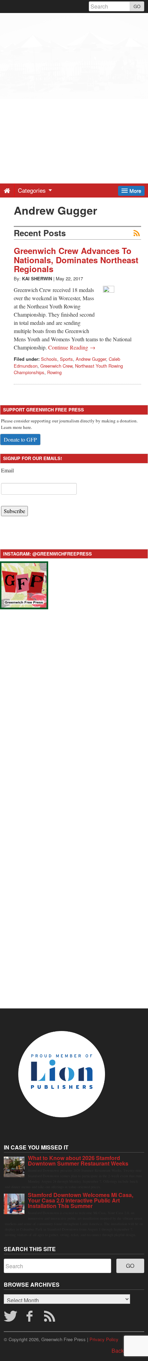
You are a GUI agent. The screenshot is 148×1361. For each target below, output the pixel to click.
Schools (49, 359)
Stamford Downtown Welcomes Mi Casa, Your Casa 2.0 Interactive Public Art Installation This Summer (80, 1200)
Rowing (54, 372)
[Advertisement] (74, 86)
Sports (66, 359)
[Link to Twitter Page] (10, 1318)
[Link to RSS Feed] (50, 1318)
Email (7, 470)
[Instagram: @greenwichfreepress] (24, 584)
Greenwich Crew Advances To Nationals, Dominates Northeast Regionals (76, 260)
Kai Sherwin (37, 278)
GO (137, 6)
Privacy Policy (103, 1339)
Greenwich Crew (56, 365)
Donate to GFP (20, 439)
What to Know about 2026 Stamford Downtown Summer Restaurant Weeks (78, 1160)
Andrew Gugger (91, 359)
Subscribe (14, 510)
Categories (32, 190)
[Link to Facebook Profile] (30, 1318)
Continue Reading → (71, 347)
